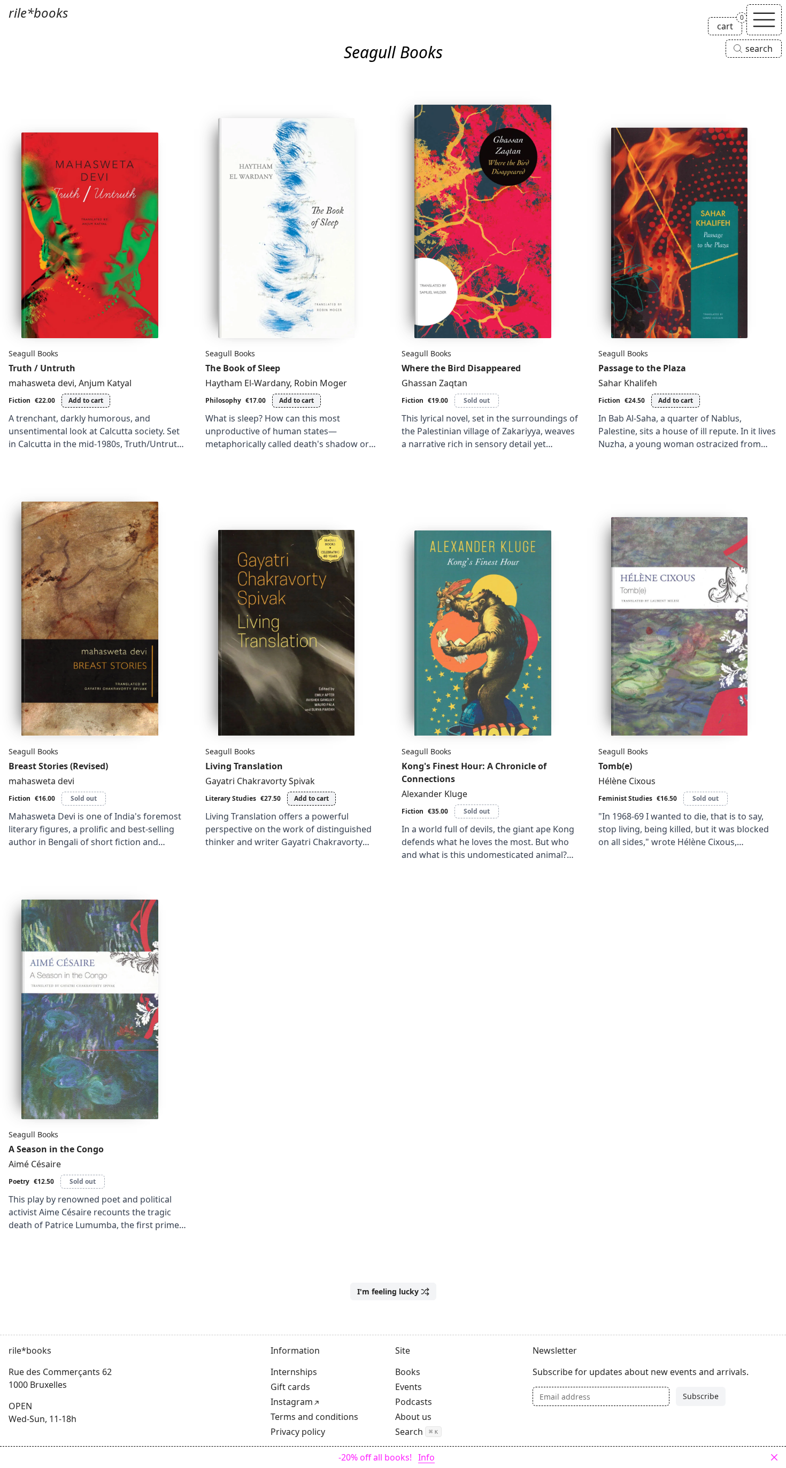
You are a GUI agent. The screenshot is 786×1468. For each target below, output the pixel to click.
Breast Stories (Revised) (58, 766)
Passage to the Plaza (642, 368)
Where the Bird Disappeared (461, 368)
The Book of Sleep (242, 368)
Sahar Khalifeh (627, 383)
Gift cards (290, 1387)
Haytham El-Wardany (247, 383)
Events (408, 1387)
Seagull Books (33, 353)
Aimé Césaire (35, 1164)
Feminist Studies (625, 798)
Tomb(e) (615, 766)
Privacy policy (298, 1432)
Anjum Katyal (105, 383)
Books (407, 1372)
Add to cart (85, 400)
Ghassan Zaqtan (434, 383)
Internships (294, 1372)
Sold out (477, 400)
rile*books (38, 12)
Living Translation (244, 766)
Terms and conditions (314, 1417)
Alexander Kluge (434, 794)
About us (413, 1417)
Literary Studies (230, 798)
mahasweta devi (41, 383)
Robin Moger (320, 383)
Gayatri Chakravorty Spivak (260, 781)
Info (426, 1457)
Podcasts (413, 1402)
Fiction (19, 400)
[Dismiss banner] (774, 1457)
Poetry (19, 1181)
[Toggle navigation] (764, 19)
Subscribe (701, 1396)
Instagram (292, 1402)
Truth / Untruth (42, 368)
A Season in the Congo (56, 1149)
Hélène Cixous (627, 781)
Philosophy (223, 400)
